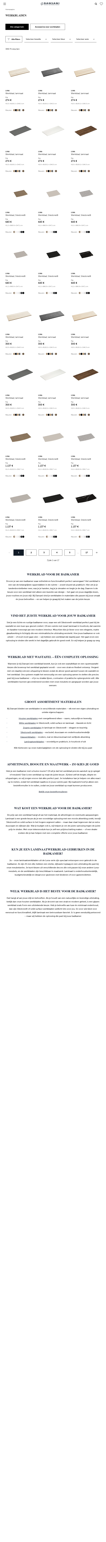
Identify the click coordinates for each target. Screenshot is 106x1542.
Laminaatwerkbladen (34, 741)
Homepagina (9, 9)
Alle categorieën (17, 27)
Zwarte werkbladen (32, 727)
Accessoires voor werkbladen (47, 27)
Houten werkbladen (28, 718)
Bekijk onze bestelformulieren (53, 791)
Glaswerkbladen (28, 737)
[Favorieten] (101, 3)
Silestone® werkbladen (32, 732)
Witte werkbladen (27, 723)
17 (87, 552)
